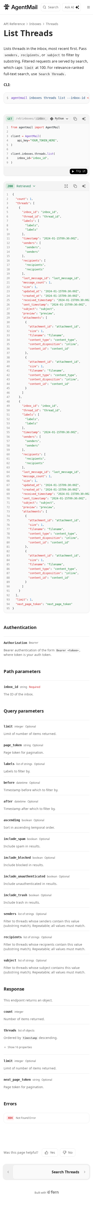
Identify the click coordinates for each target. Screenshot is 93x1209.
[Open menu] (88, 7)
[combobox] (22, 186)
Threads (52, 24)
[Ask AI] (83, 119)
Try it (81, 171)
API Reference (14, 24)
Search (53, 7)
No (70, 1152)
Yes (52, 1152)
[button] (46, 1118)
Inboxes (35, 24)
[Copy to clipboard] (75, 119)
